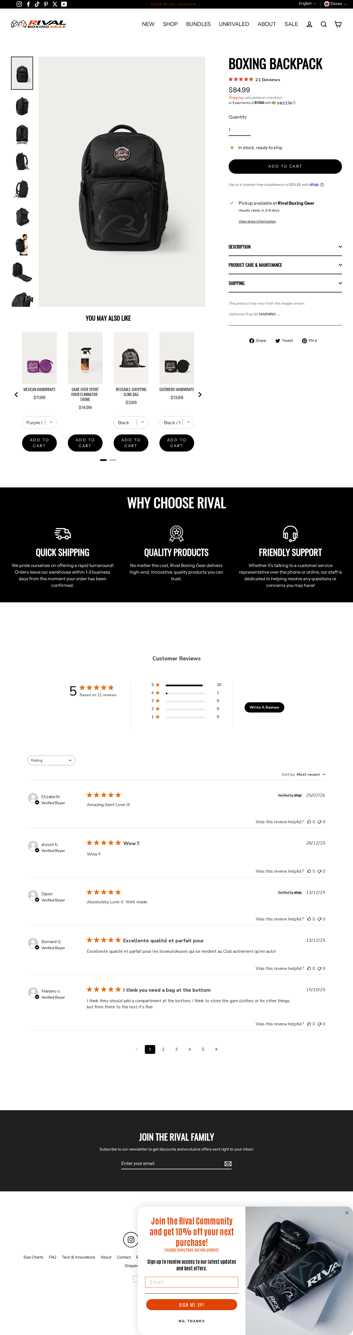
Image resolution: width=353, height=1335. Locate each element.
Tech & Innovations (78, 1257)
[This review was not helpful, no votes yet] (319, 822)
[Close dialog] (347, 1212)
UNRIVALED (234, 24)
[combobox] (51, 760)
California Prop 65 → (254, 314)
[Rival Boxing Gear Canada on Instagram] (19, 3)
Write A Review (264, 707)
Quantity (238, 117)
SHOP (170, 24)
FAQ (52, 1257)
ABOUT (267, 24)
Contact (124, 1257)
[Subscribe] (227, 1163)
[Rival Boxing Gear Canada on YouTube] (64, 3)
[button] (285, 102)
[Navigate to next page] (216, 1049)
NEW (148, 24)
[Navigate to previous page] (137, 1049)
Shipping (236, 98)
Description (239, 246)
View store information (257, 221)
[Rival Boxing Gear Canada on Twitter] (55, 3)
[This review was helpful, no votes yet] (309, 822)
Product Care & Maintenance (255, 265)
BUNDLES (198, 24)
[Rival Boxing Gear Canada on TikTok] (37, 3)
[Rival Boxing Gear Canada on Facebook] (28, 3)
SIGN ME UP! (191, 1304)
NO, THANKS (192, 1321)
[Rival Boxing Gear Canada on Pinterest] (46, 3)
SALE (291, 24)
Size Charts (33, 1257)
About (106, 1257)
